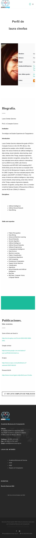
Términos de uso (11, 526)
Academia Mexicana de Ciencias (18, 460)
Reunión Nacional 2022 (7, 486)
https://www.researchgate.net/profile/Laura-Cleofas (17, 375)
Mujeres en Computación (16, 468)
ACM (10, 462)
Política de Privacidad (23, 526)
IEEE (10, 465)
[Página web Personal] (34, 80)
